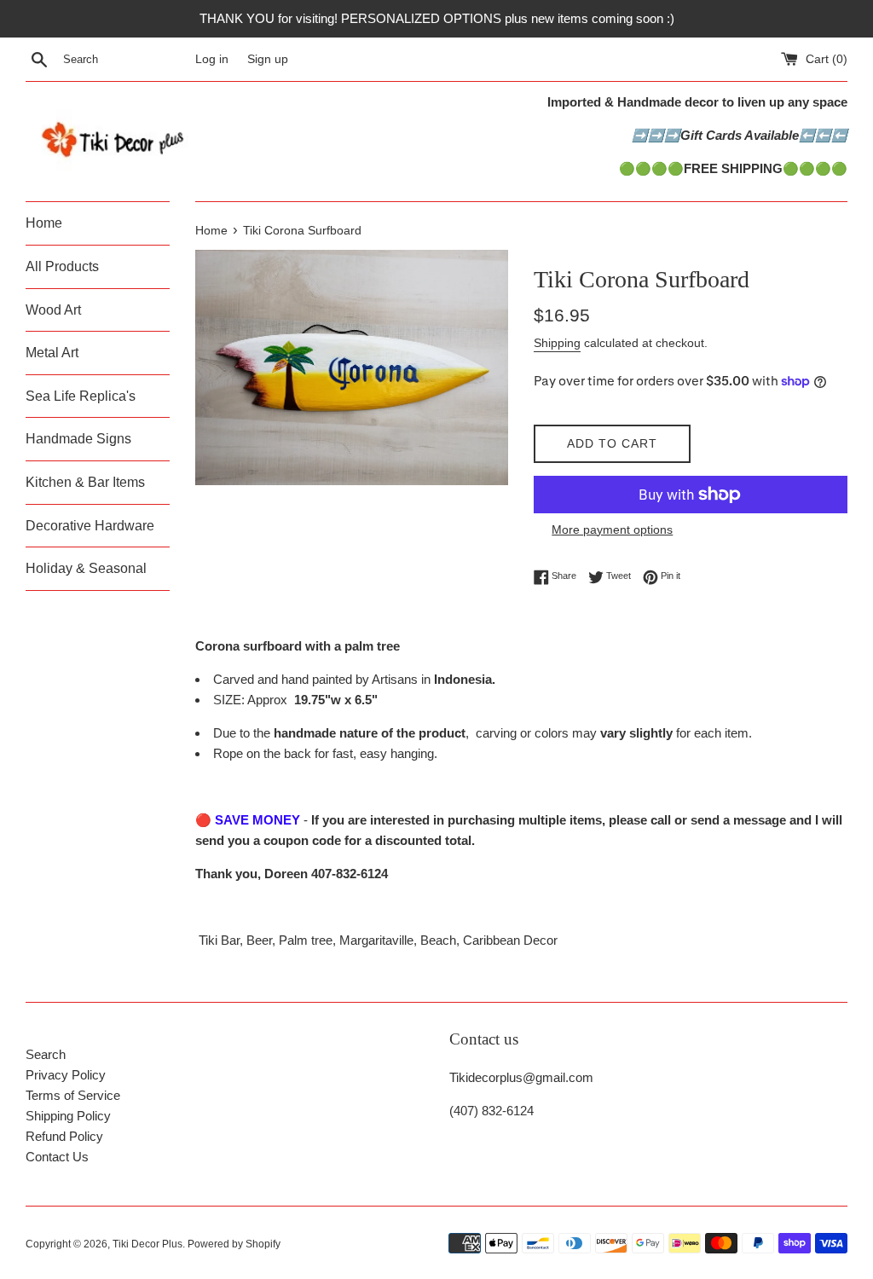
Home (44, 223)
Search (46, 1054)
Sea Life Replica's (81, 396)
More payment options (612, 529)
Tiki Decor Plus (147, 1244)
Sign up (267, 59)
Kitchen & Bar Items (85, 482)
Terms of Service (73, 1095)
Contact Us (57, 1156)
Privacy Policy (66, 1075)
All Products (62, 266)
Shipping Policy (68, 1115)
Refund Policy (64, 1136)
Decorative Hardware (90, 525)
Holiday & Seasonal (86, 568)
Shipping (557, 343)
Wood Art (53, 310)
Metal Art (52, 352)
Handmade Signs (78, 438)
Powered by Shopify (234, 1244)
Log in (211, 59)
